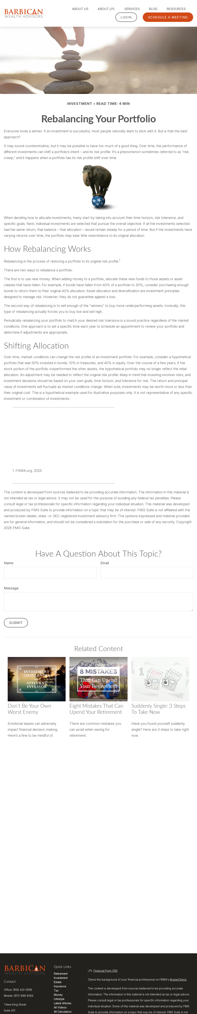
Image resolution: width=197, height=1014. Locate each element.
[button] (80, 8)
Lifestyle (59, 999)
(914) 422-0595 (22, 989)
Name (8, 563)
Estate (58, 982)
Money (58, 994)
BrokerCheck (178, 979)
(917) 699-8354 (23, 995)
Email (104, 563)
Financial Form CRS (105, 970)
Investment (61, 977)
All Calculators (63, 1011)
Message (11, 588)
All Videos (60, 1007)
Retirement (61, 973)
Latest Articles (62, 1003)
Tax (56, 990)
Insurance (60, 986)
